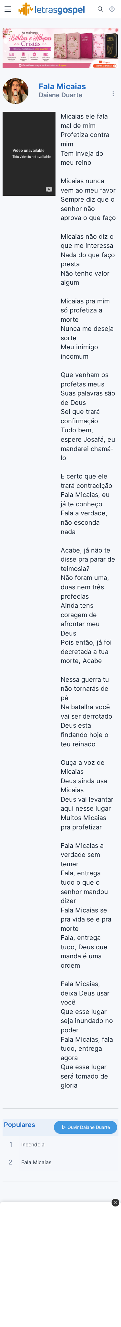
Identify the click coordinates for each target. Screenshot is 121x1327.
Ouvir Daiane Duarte (88, 1127)
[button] (8, 9)
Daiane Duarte (61, 95)
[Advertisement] (60, 1264)
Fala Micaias (36, 1162)
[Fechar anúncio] (115, 1202)
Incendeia (33, 1144)
